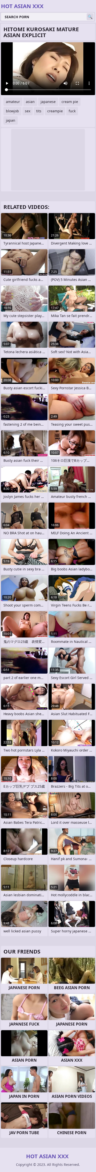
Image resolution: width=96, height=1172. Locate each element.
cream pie (70, 101)
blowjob (12, 111)
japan (10, 120)
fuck (72, 111)
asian (30, 101)
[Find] (90, 16)
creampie (55, 111)
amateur (13, 101)
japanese (48, 101)
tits (38, 111)
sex (27, 111)
